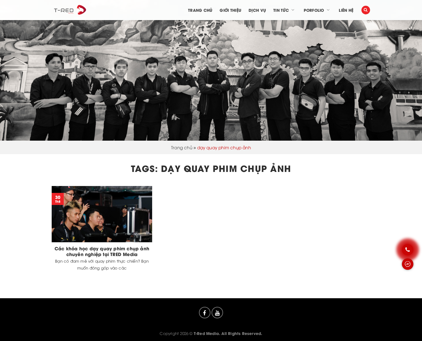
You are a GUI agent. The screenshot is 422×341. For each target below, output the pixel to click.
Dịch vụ (257, 10)
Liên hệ (346, 10)
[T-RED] (70, 10)
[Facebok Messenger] (407, 264)
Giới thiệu (230, 10)
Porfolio (314, 10)
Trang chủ (200, 10)
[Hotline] (407, 249)
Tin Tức (281, 10)
